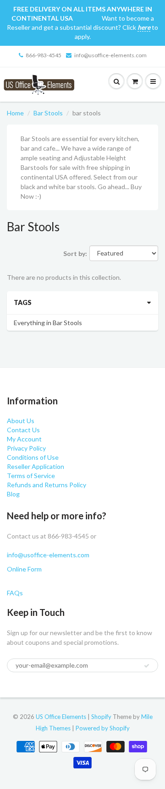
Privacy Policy (26, 448)
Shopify (101, 716)
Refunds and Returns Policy (46, 485)
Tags (23, 302)
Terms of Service (31, 475)
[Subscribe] (146, 665)
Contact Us (23, 430)
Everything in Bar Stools (48, 322)
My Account (24, 439)
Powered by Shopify (103, 728)
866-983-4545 (43, 55)
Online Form (24, 569)
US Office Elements (61, 716)
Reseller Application (35, 466)
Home (15, 113)
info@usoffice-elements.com (110, 55)
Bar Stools (48, 113)
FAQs (15, 593)
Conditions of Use (33, 457)
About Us (20, 420)
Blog (13, 494)
